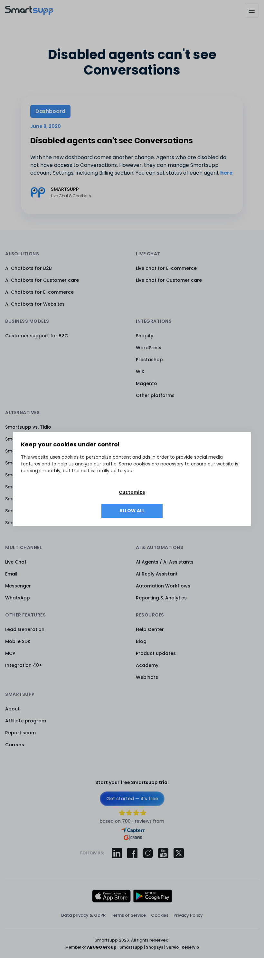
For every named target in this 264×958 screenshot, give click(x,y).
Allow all (132, 511)
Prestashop (149, 359)
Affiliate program (25, 721)
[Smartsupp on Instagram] (148, 853)
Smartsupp (131, 947)
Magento (146, 383)
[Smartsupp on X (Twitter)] (179, 853)
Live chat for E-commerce (166, 268)
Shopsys (154, 947)
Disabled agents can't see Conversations (111, 140)
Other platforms (155, 395)
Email (11, 574)
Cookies (159, 915)
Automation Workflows (163, 586)
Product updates (156, 653)
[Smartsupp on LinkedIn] (117, 853)
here (226, 173)
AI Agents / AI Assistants (164, 562)
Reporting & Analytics (161, 598)
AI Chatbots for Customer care (42, 280)
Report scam (20, 732)
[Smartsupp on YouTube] (163, 853)
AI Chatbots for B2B (28, 268)
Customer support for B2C (36, 335)
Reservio (190, 947)
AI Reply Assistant (157, 574)
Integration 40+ (23, 665)
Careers (14, 744)
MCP (10, 653)
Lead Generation (24, 629)
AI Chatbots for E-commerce (39, 292)
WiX (140, 371)
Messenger (18, 586)
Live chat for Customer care (169, 280)
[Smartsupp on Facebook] (132, 853)
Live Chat (15, 562)
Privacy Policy (188, 915)
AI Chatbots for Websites (35, 304)
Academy (147, 665)
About (12, 709)
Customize (132, 492)
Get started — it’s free (132, 798)
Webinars (147, 677)
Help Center (150, 629)
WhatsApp (17, 598)
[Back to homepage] (29, 13)
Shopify (144, 335)
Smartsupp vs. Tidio (28, 427)
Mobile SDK (18, 641)
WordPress (148, 347)
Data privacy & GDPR (83, 915)
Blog (141, 641)
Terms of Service (128, 915)
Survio (172, 947)
